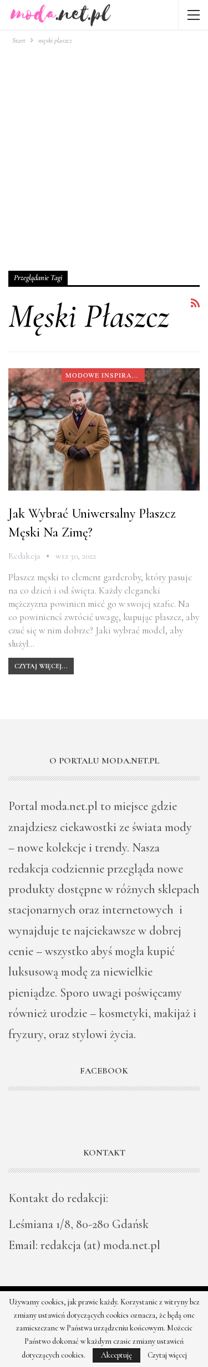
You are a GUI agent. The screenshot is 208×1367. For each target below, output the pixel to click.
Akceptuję (116, 1355)
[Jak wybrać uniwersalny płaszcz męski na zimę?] (104, 429)
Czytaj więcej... (41, 666)
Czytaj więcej (167, 1355)
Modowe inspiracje (104, 374)
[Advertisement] (104, 156)
